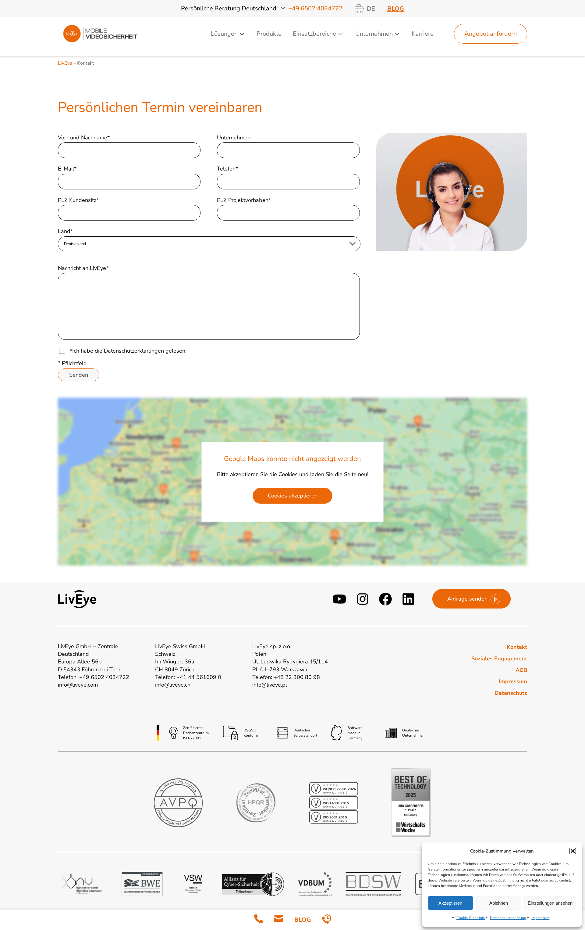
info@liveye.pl (269, 684)
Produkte (269, 34)
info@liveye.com (78, 684)
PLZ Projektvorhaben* (244, 200)
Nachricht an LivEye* (83, 268)
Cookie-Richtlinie (470, 917)
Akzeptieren (450, 903)
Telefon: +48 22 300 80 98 (286, 677)
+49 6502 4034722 (315, 8)
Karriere (423, 34)
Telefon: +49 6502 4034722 (93, 677)
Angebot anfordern (490, 34)
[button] (573, 851)
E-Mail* (67, 168)
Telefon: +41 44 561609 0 (188, 677)
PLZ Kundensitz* (78, 200)
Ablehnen (498, 903)
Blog (395, 9)
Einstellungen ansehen (550, 903)
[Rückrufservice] (326, 920)
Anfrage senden (467, 598)
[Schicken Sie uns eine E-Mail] (278, 920)
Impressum (540, 917)
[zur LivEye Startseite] (100, 34)
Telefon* (227, 168)
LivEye (65, 63)
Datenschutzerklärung (508, 917)
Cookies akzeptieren (292, 495)
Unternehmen (233, 137)
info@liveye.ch (172, 684)
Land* (65, 231)
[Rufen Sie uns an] (258, 920)
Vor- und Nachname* (84, 137)
